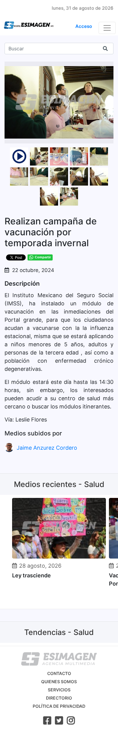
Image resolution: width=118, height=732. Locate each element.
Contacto (59, 673)
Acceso (83, 26)
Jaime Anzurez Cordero (47, 448)
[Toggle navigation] (107, 28)
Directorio (59, 697)
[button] (108, 67)
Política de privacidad (59, 706)
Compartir (43, 257)
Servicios (59, 689)
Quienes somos (59, 681)
